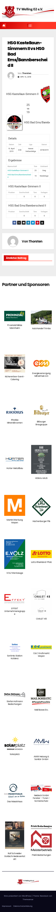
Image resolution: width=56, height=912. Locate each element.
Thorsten (26, 73)
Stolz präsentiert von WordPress (18, 896)
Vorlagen (44, 192)
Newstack (44, 896)
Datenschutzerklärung (22, 906)
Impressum (6, 906)
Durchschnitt (24, 192)
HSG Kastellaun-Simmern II (18, 170)
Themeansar (28, 899)
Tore (35, 192)
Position (11, 192)
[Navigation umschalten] (30, 25)
